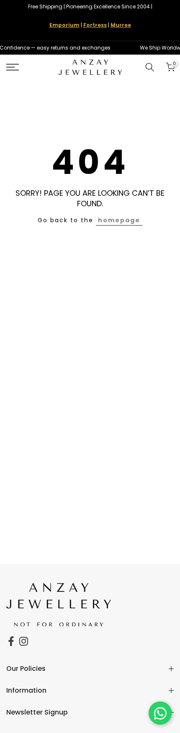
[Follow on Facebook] (11, 641)
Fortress (95, 25)
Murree (121, 25)
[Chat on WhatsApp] (160, 713)
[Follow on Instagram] (23, 641)
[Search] (150, 67)
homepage (119, 220)
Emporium (64, 25)
